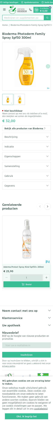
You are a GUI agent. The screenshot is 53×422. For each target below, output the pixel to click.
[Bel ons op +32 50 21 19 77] (30, 9)
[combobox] (23, 17)
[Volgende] (48, 66)
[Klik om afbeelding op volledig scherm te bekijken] (26, 66)
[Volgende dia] (47, 206)
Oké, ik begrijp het (26, 416)
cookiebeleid (41, 408)
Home (5, 25)
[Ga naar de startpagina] (18, 10)
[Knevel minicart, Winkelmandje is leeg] (36, 9)
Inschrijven (26, 354)
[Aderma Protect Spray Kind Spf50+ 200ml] (26, 240)
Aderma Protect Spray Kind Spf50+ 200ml (23, 266)
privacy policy (8, 365)
